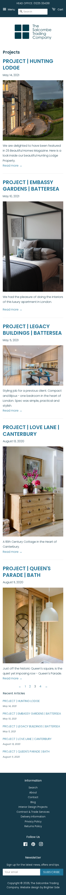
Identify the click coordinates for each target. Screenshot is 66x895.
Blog (33, 802)
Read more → (12, 165)
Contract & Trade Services (33, 812)
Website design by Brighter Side (40, 887)
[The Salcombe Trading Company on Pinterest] (33, 845)
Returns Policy (33, 826)
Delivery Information (33, 816)
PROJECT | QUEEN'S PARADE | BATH (27, 572)
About (33, 792)
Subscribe (51, 872)
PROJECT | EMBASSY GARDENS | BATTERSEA (31, 185)
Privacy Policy (33, 821)
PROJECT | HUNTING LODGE (28, 64)
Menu (11, 9)
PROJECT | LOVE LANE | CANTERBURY (31, 430)
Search (33, 787)
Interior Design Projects (33, 807)
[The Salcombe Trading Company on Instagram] (41, 845)
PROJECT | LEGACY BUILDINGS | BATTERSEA (32, 330)
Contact (33, 797)
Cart (60, 9)
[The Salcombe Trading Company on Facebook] (25, 845)
